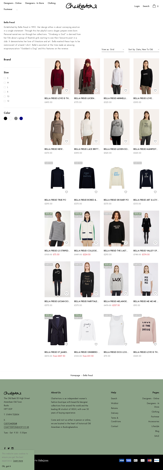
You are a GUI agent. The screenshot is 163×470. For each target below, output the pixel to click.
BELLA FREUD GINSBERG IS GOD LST (87, 352)
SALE (156, 436)
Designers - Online (13, 3)
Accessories (153, 421)
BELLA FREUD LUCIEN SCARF (84, 98)
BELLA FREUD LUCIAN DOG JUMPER (57, 301)
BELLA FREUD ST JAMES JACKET (56, 352)
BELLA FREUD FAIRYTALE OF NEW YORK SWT (85, 301)
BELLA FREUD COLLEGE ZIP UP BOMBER (85, 251)
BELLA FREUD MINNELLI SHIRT (115, 98)
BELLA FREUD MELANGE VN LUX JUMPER (115, 301)
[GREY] (16, 118)
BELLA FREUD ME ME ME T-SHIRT (146, 301)
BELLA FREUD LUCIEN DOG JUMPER (116, 149)
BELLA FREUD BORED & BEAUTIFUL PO (85, 200)
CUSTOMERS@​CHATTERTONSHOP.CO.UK (16, 425)
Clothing (52, 3)
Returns (114, 408)
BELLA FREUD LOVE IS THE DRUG (146, 352)
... (17, 9)
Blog (157, 431)
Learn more (18, 461)
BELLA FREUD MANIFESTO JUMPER (145, 149)
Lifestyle (155, 426)
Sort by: (132, 49)
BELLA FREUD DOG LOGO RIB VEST (116, 352)
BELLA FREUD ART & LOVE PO (145, 200)
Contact (114, 426)
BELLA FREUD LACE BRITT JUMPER (86, 149)
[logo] (81, 6)
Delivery (114, 413)
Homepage (75, 375)
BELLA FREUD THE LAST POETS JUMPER (115, 251)
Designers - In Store (34, 3)
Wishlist (114, 403)
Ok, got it (6, 466)
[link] (57, 76)
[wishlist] (67, 90)
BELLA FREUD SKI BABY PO (116, 200)
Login (137, 6)
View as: (105, 49)
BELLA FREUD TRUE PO (55, 200)
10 (8, 96)
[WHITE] (10, 118)
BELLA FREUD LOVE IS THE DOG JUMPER (57, 98)
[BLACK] (5, 118)
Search (146, 6)
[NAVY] (21, 118)
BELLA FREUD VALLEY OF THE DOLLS (145, 251)
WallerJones (43, 460)
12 (8, 101)
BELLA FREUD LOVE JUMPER (142, 98)
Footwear (8, 9)
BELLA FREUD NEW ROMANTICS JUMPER (54, 149)
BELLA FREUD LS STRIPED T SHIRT (57, 251)
